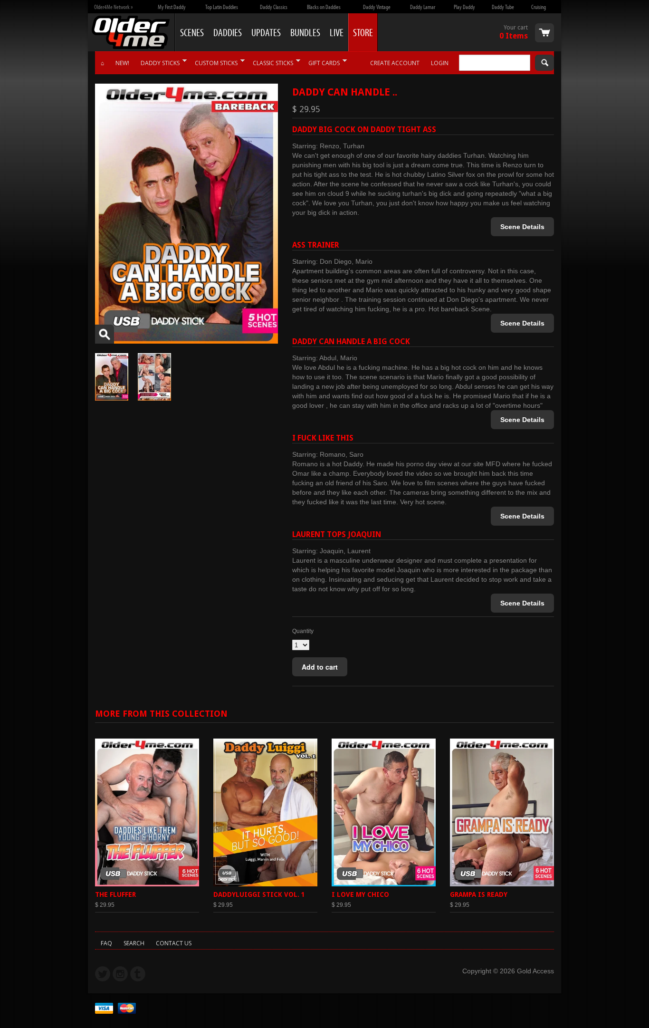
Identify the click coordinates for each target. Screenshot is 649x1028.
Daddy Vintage (377, 6)
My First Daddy (172, 6)
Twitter (102, 973)
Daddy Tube (503, 6)
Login (440, 63)
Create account (395, 63)
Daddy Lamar (422, 6)
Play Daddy (464, 6)
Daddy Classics (273, 6)
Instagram (120, 973)
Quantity (303, 631)
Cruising (538, 6)
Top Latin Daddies (221, 6)
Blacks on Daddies (324, 6)
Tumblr (137, 973)
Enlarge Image (104, 334)
